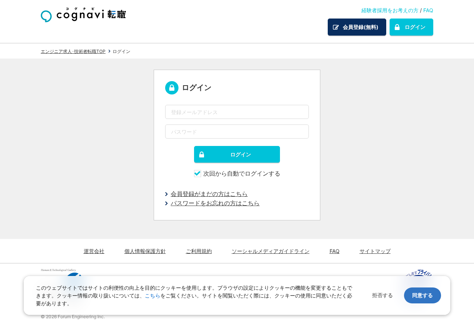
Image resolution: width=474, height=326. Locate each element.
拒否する (382, 295)
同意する (422, 295)
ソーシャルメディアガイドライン (271, 251)
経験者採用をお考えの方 (389, 10)
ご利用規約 (199, 251)
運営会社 (94, 251)
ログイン (415, 27)
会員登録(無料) (360, 27)
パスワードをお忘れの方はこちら (215, 203)
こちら (152, 295)
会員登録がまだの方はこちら (209, 193)
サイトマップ (375, 251)
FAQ (428, 10)
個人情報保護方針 (145, 251)
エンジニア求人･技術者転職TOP (73, 51)
